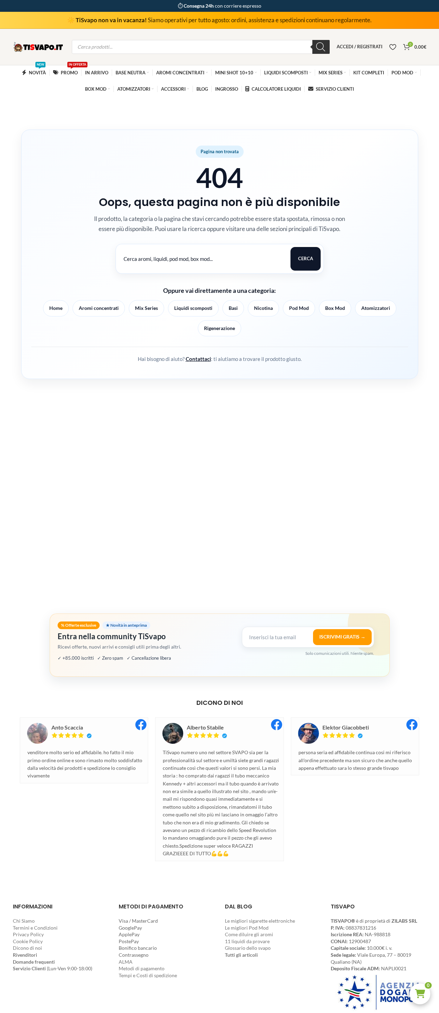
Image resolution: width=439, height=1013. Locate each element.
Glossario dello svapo (248, 948)
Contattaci (198, 359)
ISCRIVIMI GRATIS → (342, 637)
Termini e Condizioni (35, 928)
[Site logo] (39, 46)
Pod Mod (299, 308)
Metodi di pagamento (141, 968)
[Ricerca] (321, 47)
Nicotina (263, 308)
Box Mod (335, 308)
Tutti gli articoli (241, 955)
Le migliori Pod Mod (247, 928)
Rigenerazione (219, 328)
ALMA (126, 962)
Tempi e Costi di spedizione (148, 975)
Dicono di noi (27, 948)
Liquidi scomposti (193, 308)
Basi (233, 308)
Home (55, 308)
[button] (420, 993)
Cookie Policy (28, 941)
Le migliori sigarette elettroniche (260, 921)
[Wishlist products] (392, 47)
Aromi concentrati (99, 308)
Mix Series (146, 308)
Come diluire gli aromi (249, 934)
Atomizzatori (375, 308)
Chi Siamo (24, 921)
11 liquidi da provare (247, 941)
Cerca (305, 258)
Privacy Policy (28, 934)
